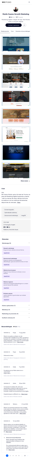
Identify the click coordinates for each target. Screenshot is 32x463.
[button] (16, 44)
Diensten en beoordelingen (23, 31)
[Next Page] (28, 455)
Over (12, 31)
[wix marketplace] (6, 2)
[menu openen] (29, 2)
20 (25, 455)
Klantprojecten (5, 31)
